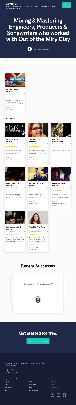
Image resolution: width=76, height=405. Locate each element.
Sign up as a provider (11, 379)
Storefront (31, 379)
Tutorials (53, 382)
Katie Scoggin (55, 203)
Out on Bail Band (10, 110)
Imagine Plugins (10, 8)
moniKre (20, 159)
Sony (37, 247)
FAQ (6, 390)
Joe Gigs (36, 203)
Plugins (54, 6)
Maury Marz (63, 203)
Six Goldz (54, 206)
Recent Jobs (17, 6)
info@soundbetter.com (12, 370)
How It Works (28, 6)
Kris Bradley (32, 247)
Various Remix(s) (33, 159)
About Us (8, 384)
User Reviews (9, 387)
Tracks (37, 6)
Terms (52, 379)
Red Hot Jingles (33, 249)
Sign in (19, 8)
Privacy (53, 384)
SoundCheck (45, 6)
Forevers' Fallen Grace (12, 159)
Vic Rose (31, 203)
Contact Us (54, 387)
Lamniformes (9, 162)
